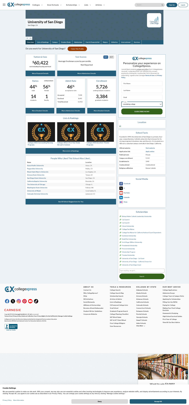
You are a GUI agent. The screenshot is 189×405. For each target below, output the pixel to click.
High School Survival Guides (172, 316)
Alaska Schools (141, 293)
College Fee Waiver (128, 229)
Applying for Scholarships (171, 299)
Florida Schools (141, 314)
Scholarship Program (128, 252)
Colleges (36, 5)
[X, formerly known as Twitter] (13, 302)
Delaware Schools (142, 311)
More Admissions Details (86, 73)
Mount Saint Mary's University (37, 172)
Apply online (150, 151)
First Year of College (170, 319)
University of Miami (34, 191)
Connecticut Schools (143, 308)
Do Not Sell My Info (51, 316)
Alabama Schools (142, 290)
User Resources (115, 326)
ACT (111, 57)
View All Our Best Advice (171, 322)
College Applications (170, 290)
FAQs (85, 296)
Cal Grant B (125, 223)
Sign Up (172, 5)
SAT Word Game (115, 317)
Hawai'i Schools (141, 320)
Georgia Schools (142, 317)
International (125, 42)
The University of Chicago (36, 184)
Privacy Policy (17, 316)
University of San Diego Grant (131, 265)
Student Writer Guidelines (92, 311)
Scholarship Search (116, 296)
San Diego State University (36, 178)
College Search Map (117, 293)
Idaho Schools (141, 323)
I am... (125, 102)
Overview (30, 42)
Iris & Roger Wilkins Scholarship (132, 242)
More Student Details (40, 111)
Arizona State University (35, 175)
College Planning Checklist (119, 314)
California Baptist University (37, 181)
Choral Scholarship (128, 226)
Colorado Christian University (37, 194)
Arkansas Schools (142, 299)
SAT (105, 57)
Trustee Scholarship (128, 255)
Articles (98, 5)
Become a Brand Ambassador (93, 308)
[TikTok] (36, 302)
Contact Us (87, 290)
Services (137, 42)
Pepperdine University (35, 169)
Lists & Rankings (43, 42)
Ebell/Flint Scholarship (129, 239)
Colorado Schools (142, 305)
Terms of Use (149, 75)
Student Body (66, 42)
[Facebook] (7, 302)
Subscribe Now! (142, 111)
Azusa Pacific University (35, 165)
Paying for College (169, 305)
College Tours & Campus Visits (173, 296)
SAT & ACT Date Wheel (118, 320)
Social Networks (89, 302)
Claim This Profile (77, 49)
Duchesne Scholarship (129, 236)
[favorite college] (27, 38)
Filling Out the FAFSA (170, 302)
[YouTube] (30, 302)
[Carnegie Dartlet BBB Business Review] (11, 330)
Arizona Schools (141, 296)
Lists (86, 5)
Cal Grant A (126, 220)
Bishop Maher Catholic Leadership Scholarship (136, 216)
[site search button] (162, 5)
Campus (55, 42)
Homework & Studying (170, 313)
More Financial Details (40, 73)
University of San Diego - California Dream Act (136, 262)
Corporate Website (90, 314)
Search (142, 276)
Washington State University (37, 188)
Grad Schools (53, 5)
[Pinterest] (24, 302)
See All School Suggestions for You (70, 202)
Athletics (114, 42)
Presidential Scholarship (129, 245)
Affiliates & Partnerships (92, 305)
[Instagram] (18, 302)
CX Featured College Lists (119, 305)
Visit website (150, 148)
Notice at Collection (27, 316)
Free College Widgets (117, 323)
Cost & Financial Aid (92, 42)
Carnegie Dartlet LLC (21, 314)
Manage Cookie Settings (65, 316)
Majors (105, 42)
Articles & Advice (116, 299)
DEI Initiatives (88, 299)
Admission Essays (169, 293)
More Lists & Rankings (71, 151)
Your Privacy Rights (39, 316)
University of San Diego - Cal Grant (133, 258)
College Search (115, 290)
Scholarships (72, 5)
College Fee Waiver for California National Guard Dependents (141, 232)
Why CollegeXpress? (90, 293)
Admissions (78, 42)
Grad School (114, 308)
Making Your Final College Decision (171, 309)
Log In (183, 5)
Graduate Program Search (119, 311)
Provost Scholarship (128, 249)
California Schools (142, 302)
